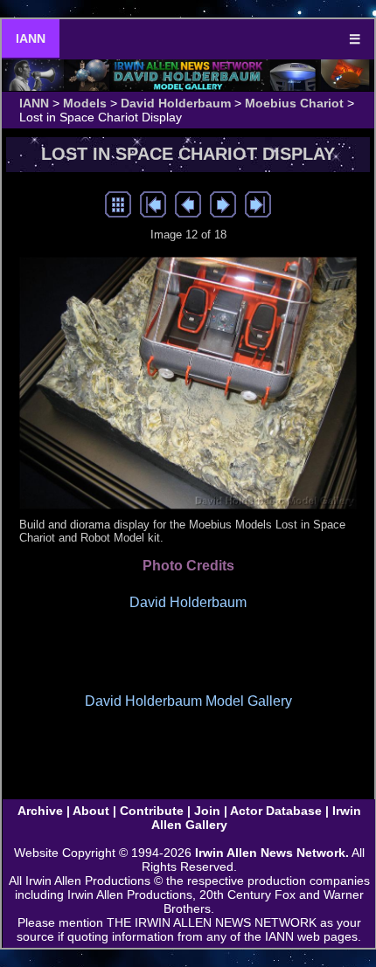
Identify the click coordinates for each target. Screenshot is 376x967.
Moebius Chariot (294, 103)
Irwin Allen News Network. (272, 853)
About (91, 811)
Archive (40, 811)
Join (207, 811)
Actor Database (276, 811)
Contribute (152, 811)
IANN (30, 38)
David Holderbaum (176, 103)
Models (85, 103)
